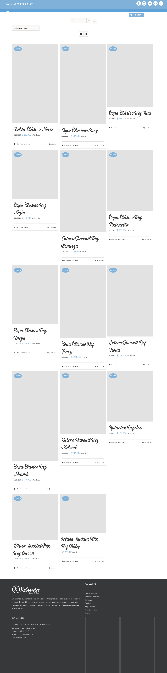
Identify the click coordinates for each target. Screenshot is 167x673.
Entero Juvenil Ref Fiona (127, 346)
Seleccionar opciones (23, 144)
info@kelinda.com (25, 634)
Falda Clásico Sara (33, 129)
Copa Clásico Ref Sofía (30, 209)
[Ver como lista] (86, 34)
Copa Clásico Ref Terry (78, 348)
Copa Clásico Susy (80, 130)
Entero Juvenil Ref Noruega (80, 242)
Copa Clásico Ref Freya (30, 334)
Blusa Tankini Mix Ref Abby (80, 542)
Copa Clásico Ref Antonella (125, 221)
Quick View (52, 144)
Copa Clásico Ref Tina (130, 113)
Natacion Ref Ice (125, 427)
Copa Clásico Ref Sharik (30, 470)
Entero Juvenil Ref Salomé (80, 444)
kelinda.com (21, 637)
